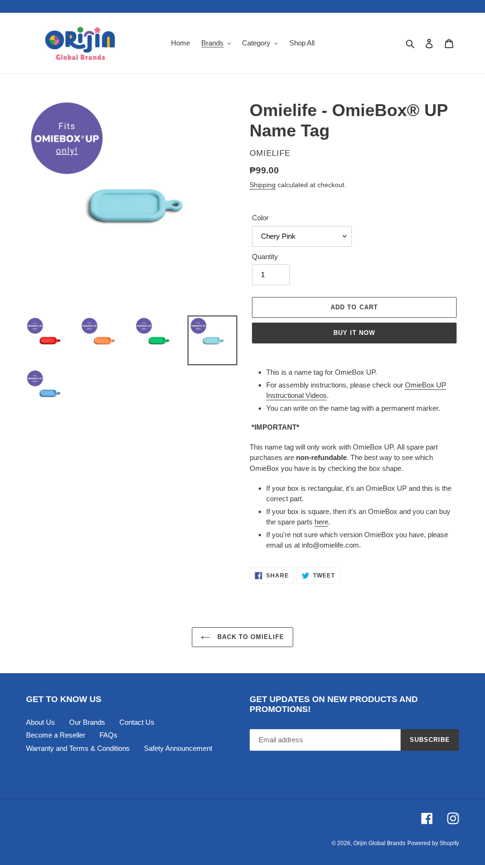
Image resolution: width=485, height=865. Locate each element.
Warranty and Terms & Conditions (78, 748)
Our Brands (87, 722)
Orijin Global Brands (379, 843)
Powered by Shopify (433, 843)
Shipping (263, 185)
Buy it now (354, 332)
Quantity (265, 256)
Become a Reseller (55, 735)
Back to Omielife (250, 636)
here (321, 522)
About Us (40, 722)
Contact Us (136, 722)
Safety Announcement (178, 748)
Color (260, 218)
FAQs (108, 735)
